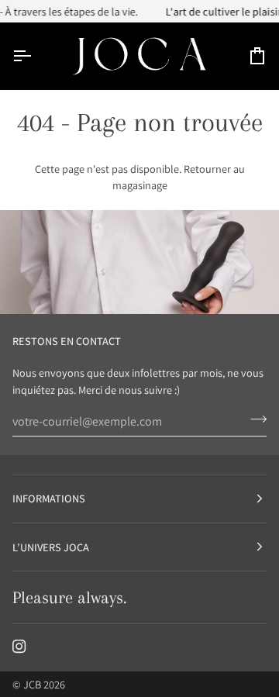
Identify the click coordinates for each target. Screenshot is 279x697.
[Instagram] (19, 647)
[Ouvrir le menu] (35, 55)
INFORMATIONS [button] (48, 498)
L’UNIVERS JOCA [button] (50, 547)
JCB (32, 684)
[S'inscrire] (254, 419)
